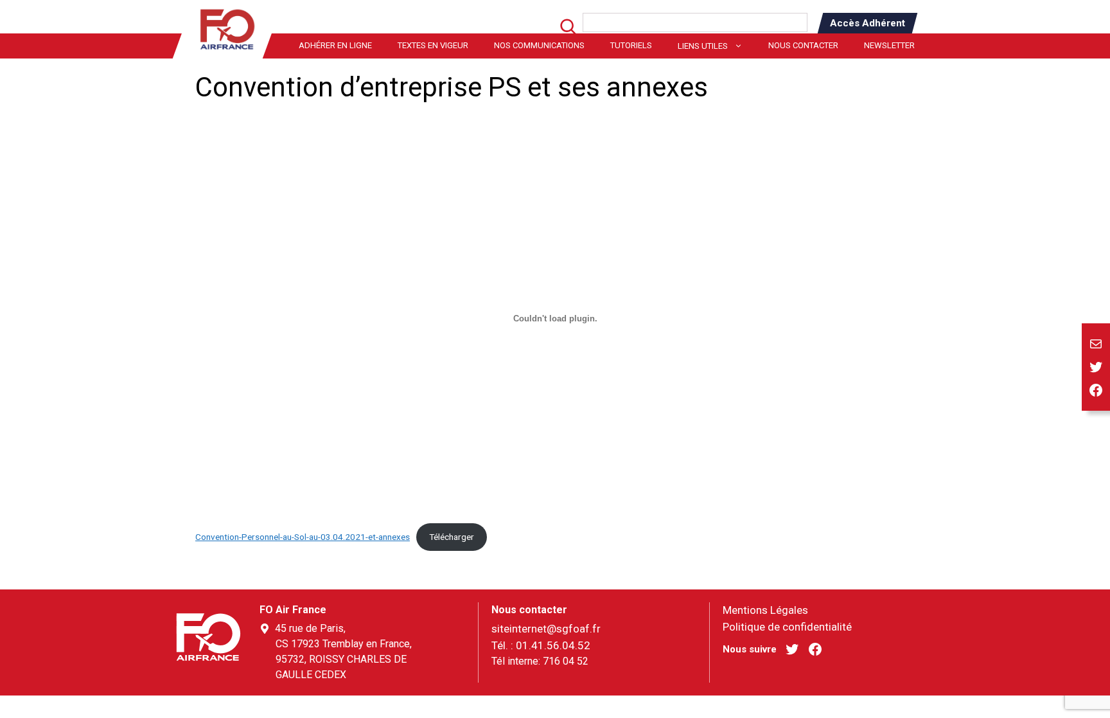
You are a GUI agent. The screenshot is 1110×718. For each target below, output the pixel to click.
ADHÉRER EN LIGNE (335, 45)
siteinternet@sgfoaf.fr (546, 628)
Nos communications (539, 45)
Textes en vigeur (433, 45)
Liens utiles (703, 46)
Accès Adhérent (867, 23)
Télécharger (451, 537)
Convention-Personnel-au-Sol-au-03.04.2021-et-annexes (302, 537)
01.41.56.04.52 (553, 645)
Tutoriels (631, 45)
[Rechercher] (561, 30)
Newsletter (889, 45)
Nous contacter (803, 45)
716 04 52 (565, 661)
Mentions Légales (765, 610)
